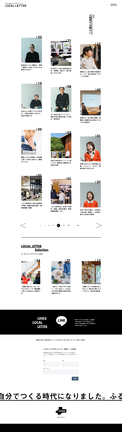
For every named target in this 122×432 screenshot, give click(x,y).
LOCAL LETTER (15, 6)
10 (68, 225)
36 (78, 225)
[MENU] (113, 5)
